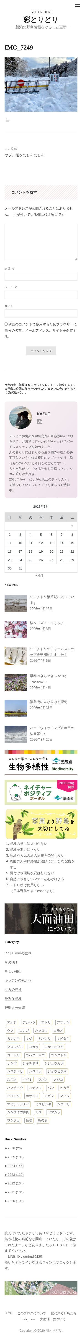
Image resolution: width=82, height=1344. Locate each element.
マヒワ (64, 1096)
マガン (49, 1096)
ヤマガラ (54, 1112)
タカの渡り (13, 989)
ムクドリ (63, 1104)
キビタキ (63, 1038)
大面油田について (53, 1319)
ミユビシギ (43, 1104)
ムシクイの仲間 (18, 1112)
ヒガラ (64, 1087)
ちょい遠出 (13, 971)
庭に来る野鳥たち (64, 1313)
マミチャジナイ (18, 1104)
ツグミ (27, 1079)
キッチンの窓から (18, 980)
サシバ (12, 1063)
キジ (29, 1038)
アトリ (46, 1022)
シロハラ (35, 1071)
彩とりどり (41, 19)
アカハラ (29, 1022)
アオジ (12, 1022)
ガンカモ (13, 1038)
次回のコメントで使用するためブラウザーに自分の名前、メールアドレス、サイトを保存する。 (41, 330)
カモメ (58, 1030)
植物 (29, 1120)
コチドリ (13, 1055)
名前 (9, 268)
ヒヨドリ (13, 1096)
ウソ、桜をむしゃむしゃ (25, 155)
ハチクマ (35, 1087)
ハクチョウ (15, 1087)
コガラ (33, 1047)
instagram (28, 1319)
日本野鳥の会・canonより (33, 891)
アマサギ (63, 1022)
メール (11, 287)
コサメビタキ (54, 1047)
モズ (38, 1112)
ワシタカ (13, 1120)
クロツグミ (15, 1047)
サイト (9, 306)
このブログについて (31, 1313)
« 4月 (39, 576)
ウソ (10, 1030)
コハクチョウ (35, 1055)
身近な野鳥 (13, 998)
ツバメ (43, 1079)
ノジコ (58, 1079)
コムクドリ (59, 1055)
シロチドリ (15, 1071)
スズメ (12, 1079)
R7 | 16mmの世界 (18, 953)
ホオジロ (32, 1096)
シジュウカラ (54, 1063)
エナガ (24, 1030)
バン (51, 1087)
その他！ (11, 962)
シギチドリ (30, 1063)
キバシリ (44, 1038)
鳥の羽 (43, 1120)
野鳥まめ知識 (15, 1008)
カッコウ (41, 1030)
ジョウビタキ (57, 1071)
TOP (9, 1313)
